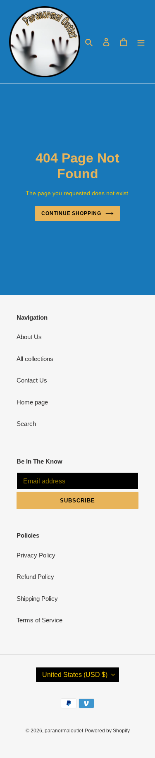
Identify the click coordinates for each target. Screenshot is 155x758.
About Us (29, 336)
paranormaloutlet (64, 731)
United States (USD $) (74, 674)
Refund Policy (35, 576)
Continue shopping (71, 213)
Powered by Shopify (107, 731)
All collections (35, 358)
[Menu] (141, 42)
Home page (32, 402)
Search (26, 423)
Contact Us (32, 380)
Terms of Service (39, 620)
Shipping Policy (37, 598)
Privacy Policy (36, 555)
